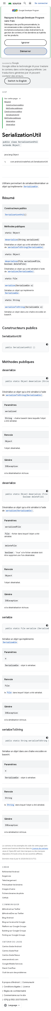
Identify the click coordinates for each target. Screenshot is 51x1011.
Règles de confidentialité (15, 991)
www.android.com (10, 959)
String (10, 805)
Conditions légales (12, 987)
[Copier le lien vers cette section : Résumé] (17, 198)
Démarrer (25, 51)
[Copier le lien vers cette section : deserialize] (18, 370)
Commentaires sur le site (15, 995)
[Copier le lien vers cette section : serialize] (15, 617)
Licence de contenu (40, 848)
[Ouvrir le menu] (4, 3)
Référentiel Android (10, 871)
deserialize (11, 239)
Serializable (31, 186)
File (9, 692)
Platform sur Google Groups (14, 926)
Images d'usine (8, 889)
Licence (26, 987)
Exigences (6, 876)
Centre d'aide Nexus (11, 955)
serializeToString (15, 307)
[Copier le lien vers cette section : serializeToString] (25, 729)
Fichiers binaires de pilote (13, 893)
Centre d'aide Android (11, 946)
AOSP (4, 92)
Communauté (28, 982)
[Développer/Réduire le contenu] (19, 98)
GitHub (5, 897)
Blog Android (7, 917)
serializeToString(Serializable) (25, 247)
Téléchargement (9, 880)
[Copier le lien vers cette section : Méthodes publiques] (37, 362)
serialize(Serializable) (21, 271)
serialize (10, 285)
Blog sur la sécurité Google (13, 922)
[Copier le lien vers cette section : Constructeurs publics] (40, 328)
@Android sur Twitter (11, 909)
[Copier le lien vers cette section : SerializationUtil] (24, 336)
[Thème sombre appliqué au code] (47, 344)
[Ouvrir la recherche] (25, 3)
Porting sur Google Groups (13, 935)
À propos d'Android (11, 982)
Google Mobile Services (12, 964)
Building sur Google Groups (14, 930)
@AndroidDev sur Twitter (13, 913)
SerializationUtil (14, 214)
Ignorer (25, 42)
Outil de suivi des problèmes (14, 972)
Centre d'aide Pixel (10, 951)
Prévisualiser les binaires (12, 884)
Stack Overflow (9, 968)
